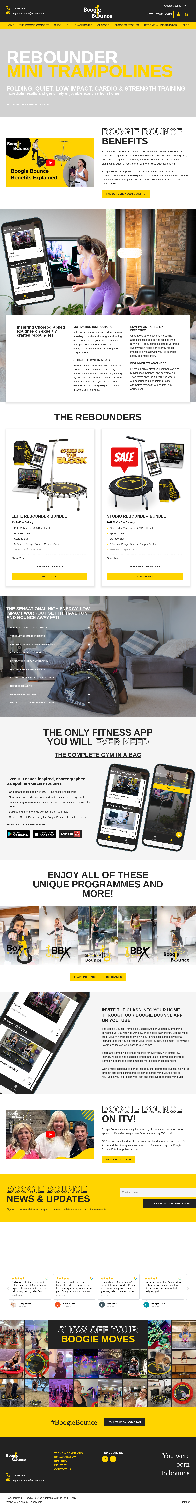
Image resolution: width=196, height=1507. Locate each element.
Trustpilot (184, 1502)
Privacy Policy (65, 1457)
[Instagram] (105, 1459)
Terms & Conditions (68, 1453)
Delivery (60, 1465)
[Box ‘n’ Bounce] (19, 935)
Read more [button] (39, 1295)
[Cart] (187, 14)
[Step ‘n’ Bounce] (98, 935)
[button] (177, 6)
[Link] (98, 11)
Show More (18, 558)
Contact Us (62, 1469)
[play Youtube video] (50, 162)
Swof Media (35, 1502)
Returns (60, 1461)
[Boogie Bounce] (176, 935)
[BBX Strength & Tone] (137, 935)
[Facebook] (113, 1459)
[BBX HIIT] (58, 935)
